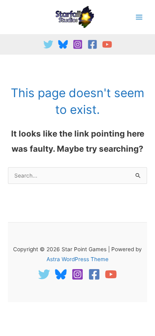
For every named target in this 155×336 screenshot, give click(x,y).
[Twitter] (48, 44)
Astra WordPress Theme (77, 259)
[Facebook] (92, 44)
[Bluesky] (63, 44)
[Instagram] (78, 44)
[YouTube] (107, 44)
